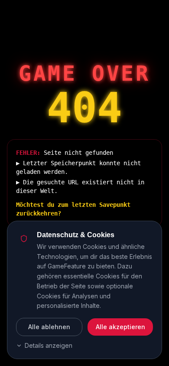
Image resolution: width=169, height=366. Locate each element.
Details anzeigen (48, 345)
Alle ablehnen (49, 326)
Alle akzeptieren (120, 326)
